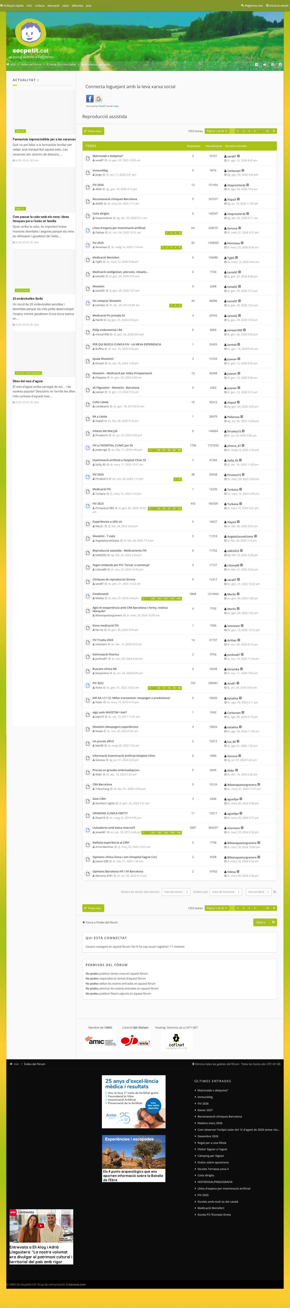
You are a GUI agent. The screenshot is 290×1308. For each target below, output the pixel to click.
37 (164, 688)
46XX (98, 189)
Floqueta (101, 377)
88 (169, 450)
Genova (232, 228)
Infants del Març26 (105, 431)
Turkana (101, 493)
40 (179, 688)
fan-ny (99, 630)
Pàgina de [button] (215, 131)
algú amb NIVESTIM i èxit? (110, 712)
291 (159, 598)
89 (174, 450)
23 (179, 508)
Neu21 (100, 526)
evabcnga (101, 450)
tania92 (100, 276)
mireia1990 (102, 334)
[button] (274, 131)
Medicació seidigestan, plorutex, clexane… (120, 272)
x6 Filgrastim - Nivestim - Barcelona (116, 387)
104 (172, 832)
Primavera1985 (105, 508)
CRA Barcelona (102, 784)
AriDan (232, 640)
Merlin (231, 594)
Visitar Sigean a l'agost (212, 1149)
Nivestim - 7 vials (104, 536)
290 (153, 598)
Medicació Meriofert (106, 257)
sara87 (100, 160)
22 (174, 508)
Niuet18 (100, 818)
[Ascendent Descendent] (258, 892)
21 (169, 508)
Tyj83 (99, 262)
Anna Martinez (104, 847)
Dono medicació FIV (106, 625)
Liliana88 (101, 569)
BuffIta (100, 349)
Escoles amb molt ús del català (218, 1202)
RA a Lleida (100, 416)
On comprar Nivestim (107, 301)
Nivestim (98, 286)
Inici (16, 1064)
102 (159, 832)
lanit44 (232, 345)
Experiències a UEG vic (107, 521)
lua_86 (231, 742)
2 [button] (238, 131)
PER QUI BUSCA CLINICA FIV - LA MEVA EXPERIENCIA (127, 344)
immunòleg (100, 170)
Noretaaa (101, 247)
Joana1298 (102, 861)
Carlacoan (234, 171)
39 (174, 688)
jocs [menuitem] (88, 5)
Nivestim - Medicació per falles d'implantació (122, 373)
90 (179, 450)
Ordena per (201, 892)
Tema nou (94, 131)
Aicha (99, 687)
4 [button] (249, 131)
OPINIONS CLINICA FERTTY (110, 813)
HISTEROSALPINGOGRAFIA (215, 1182)
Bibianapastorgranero (109, 615)
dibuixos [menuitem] (77, 5)
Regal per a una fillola (212, 1143)
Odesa (231, 872)
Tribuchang (102, 789)
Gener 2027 (205, 1110)
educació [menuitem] (53, 5)
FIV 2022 (98, 683)
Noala (99, 731)
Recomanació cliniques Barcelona (115, 199)
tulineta (100, 305)
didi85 (99, 203)
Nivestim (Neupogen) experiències (115, 727)
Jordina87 (101, 658)
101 (153, 832)
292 (166, 598)
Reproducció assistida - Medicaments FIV (119, 550)
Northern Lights (105, 803)
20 (164, 508)
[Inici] (31, 39)
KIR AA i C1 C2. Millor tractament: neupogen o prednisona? (131, 698)
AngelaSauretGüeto (107, 540)
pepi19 (100, 716)
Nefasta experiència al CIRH (111, 842)
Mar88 (99, 745)
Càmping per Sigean (211, 1156)
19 (159, 508)
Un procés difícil (103, 741)
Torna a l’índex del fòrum (102, 922)
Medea (100, 598)
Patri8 (99, 320)
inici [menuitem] (29, 5)
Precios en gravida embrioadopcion (116, 770)
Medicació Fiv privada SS (109, 315)
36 (159, 688)
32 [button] (267, 131)
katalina (232, 698)
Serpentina (102, 673)
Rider (99, 774)
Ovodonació (100, 594)
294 (178, 598)
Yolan (99, 702)
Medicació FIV (102, 489)
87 (164, 450)
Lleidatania (102, 406)
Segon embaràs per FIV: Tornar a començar (121, 565)
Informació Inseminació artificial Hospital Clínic (124, 756)
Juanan (232, 359)
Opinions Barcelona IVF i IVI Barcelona (118, 871)
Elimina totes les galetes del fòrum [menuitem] (217, 1064)
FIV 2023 (98, 503)
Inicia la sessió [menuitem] (279, 5)
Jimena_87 (234, 446)
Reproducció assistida (104, 117)
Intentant (233, 626)
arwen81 (101, 832)
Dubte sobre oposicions (213, 1162)
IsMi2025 (101, 555)
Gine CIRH (99, 799)
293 (172, 598)
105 (178, 832)
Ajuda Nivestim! (103, 359)
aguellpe (233, 799)
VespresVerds (236, 185)
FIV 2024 (98, 474)
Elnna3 (100, 363)
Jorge (99, 174)
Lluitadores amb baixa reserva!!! (114, 828)
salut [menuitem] (65, 5)
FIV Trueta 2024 (103, 640)
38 (169, 688)
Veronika (233, 669)
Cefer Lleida (100, 402)
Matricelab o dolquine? (108, 156)
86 (159, 450)
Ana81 (231, 683)
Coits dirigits (101, 213)
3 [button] (243, 131)
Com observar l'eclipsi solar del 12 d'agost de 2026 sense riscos (239, 1130)
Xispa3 (231, 199)
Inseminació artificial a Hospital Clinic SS (119, 460)
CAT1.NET (191, 1027)
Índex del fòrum (34, 1064)
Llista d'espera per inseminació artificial (119, 228)
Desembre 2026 (208, 1136)
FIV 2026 (98, 185)
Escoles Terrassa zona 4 (213, 1169)
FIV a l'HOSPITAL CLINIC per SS (113, 445)
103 (166, 832)
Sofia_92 (101, 464)
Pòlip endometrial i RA (107, 330)
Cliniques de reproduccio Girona (114, 579)
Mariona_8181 (104, 876)
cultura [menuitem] (40, 5)
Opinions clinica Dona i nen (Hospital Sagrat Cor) (125, 857)
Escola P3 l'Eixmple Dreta (214, 1214)
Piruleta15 (102, 435)
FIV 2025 (98, 243)
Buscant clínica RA (105, 669)
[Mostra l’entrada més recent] (238, 156)
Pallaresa (233, 417)
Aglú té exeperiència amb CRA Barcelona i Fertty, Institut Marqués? (130, 609)
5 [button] (255, 131)
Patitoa (100, 232)
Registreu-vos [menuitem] (254, 5)
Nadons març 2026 (210, 1123)
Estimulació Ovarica (106, 654)
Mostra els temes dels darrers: (141, 892)
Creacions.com (76, 1284)
